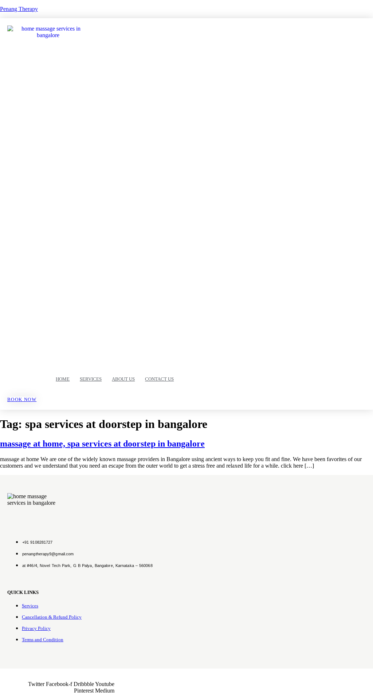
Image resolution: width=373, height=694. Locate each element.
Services (91, 379)
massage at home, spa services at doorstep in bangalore (102, 443)
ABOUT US (123, 379)
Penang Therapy (19, 9)
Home (63, 379)
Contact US (159, 379)
